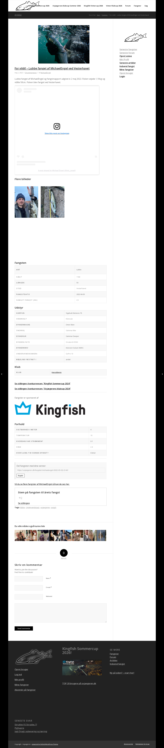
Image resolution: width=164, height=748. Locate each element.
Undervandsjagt (32, 507)
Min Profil (124, 59)
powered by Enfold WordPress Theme (45, 744)
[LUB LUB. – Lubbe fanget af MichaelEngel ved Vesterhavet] (162, 374)
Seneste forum (127, 52)
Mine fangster (22, 684)
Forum (113, 657)
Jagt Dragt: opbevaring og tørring (31, 731)
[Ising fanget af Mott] (31, 535)
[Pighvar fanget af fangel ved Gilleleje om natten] (54, 535)
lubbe (22, 507)
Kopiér (20, 476)
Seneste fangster (128, 49)
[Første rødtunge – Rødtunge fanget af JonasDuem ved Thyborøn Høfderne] (89, 535)
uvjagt (53, 507)
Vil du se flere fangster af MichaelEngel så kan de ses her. (42, 484)
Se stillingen (24, 503)
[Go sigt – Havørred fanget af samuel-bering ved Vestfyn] (77, 535)
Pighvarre (19, 728)
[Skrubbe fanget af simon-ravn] (100, 535)
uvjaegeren (45, 507)
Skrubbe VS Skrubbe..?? (26, 724)
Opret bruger (126, 73)
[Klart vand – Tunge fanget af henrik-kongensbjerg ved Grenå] (2, 374)
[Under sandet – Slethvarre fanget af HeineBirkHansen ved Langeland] (66, 535)
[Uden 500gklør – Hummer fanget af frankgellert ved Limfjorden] (20, 535)
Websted (49, 596)
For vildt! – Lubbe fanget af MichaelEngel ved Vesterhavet (52, 68)
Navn (48, 578)
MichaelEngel (46, 73)
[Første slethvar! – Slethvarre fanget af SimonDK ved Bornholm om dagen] (43, 535)
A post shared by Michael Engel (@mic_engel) (57, 170)
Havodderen (56, 372)
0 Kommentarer (31, 73)
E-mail (49, 587)
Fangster (114, 653)
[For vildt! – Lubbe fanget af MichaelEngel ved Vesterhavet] (64, 46)
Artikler (18, 15)
